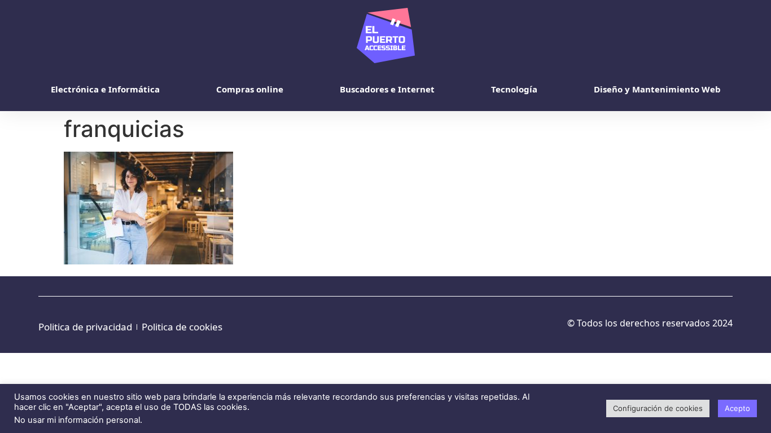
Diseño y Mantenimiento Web (657, 89)
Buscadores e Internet (387, 89)
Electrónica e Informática (105, 89)
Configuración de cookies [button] (658, 408)
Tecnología (514, 89)
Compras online (249, 89)
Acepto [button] (737, 408)
